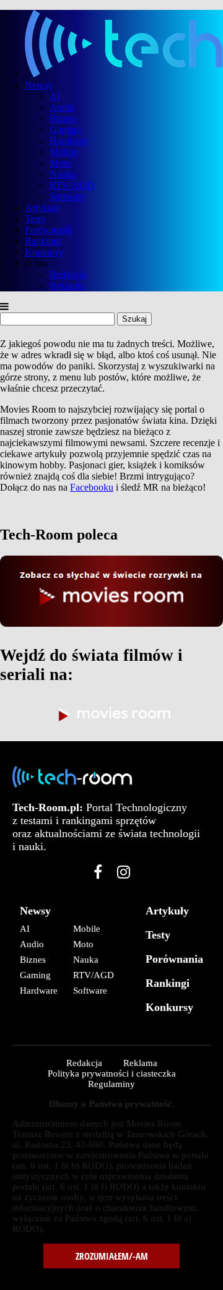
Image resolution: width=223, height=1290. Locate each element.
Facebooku (91, 487)
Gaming (65, 129)
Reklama (67, 285)
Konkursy (44, 252)
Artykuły (42, 207)
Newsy (39, 85)
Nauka (63, 174)
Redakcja (68, 274)
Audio (62, 107)
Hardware (69, 140)
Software (67, 196)
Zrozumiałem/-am (112, 1256)
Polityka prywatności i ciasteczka (112, 1073)
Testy (35, 218)
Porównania (48, 230)
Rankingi (43, 241)
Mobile (63, 152)
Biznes (63, 118)
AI (55, 96)
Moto (60, 163)
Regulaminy (111, 1084)
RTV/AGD (72, 185)
